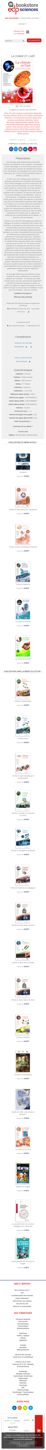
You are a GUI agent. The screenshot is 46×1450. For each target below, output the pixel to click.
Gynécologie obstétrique (23, 1376)
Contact (21, 24)
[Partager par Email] (20, 149)
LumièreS (23, 472)
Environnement (23, 1366)
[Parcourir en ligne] (23, 106)
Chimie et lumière (23, 1037)
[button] (35, 149)
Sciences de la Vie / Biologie (23, 1364)
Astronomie (23, 1321)
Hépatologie (23, 1378)
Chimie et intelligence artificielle (23, 850)
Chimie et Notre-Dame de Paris (23, 925)
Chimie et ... (22, 140)
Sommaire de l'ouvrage (23, 343)
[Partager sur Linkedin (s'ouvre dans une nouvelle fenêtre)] (25, 149)
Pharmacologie (23, 1390)
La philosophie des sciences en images (23, 1262)
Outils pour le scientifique (23, 1357)
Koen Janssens (18, 127)
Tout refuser (23, 1445)
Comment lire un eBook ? (23, 426)
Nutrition (23, 1383)
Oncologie (23, 1385)
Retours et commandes (22, 1306)
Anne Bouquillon (19, 118)
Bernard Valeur (23, 131)
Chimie (23, 1338)
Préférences (15, 1443)
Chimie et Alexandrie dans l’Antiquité (23, 509)
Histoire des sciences (23, 1354)
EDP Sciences (26, 380)
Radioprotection (23, 1350)
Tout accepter (30, 1443)
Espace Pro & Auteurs (30, 18)
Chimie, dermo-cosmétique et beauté (23, 547)
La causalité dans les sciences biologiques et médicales (23, 1225)
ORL (23, 1387)
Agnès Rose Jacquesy (32, 124)
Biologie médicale (23, 1374)
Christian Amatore (10, 115)
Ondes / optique (23, 1335)
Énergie (23, 1345)
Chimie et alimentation (23, 701)
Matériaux (23, 1333)
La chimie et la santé (23, 659)
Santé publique (23, 1394)
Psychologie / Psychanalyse (23, 1392)
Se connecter (33, 40)
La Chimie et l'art (22, 322)
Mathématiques (23, 1328)
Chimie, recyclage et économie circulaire (23, 814)
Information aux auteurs (22, 1301)
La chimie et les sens (23, 1149)
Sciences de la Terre (23, 1362)
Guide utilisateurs (22, 1298)
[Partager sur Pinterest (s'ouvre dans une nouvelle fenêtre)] (30, 149)
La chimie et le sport (23, 621)
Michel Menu (25, 129)
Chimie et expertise (23, 584)
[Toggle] (27, 32)
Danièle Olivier (34, 122)
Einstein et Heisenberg (23, 1074)
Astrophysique (23, 1324)
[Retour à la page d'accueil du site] (23, 8)
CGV (22, 1293)
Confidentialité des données (22, 1295)
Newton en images (23, 1187)
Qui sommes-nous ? (22, 1290)
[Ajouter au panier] (39, 1431)
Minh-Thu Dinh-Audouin (13, 113)
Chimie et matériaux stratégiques (23, 888)
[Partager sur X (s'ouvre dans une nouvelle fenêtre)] (16, 149)
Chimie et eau (23, 738)
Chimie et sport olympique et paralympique (23, 777)
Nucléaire (23, 1347)
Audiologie (23, 1371)
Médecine (23, 1380)
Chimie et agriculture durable (23, 962)
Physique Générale (23, 1319)
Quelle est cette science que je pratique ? (23, 1113)
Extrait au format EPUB (23, 358)
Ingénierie (23, 1340)
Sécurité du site (22, 1304)
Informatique (23, 1326)
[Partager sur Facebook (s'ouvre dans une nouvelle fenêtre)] (11, 149)
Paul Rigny (28, 115)
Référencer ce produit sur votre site (23, 144)
